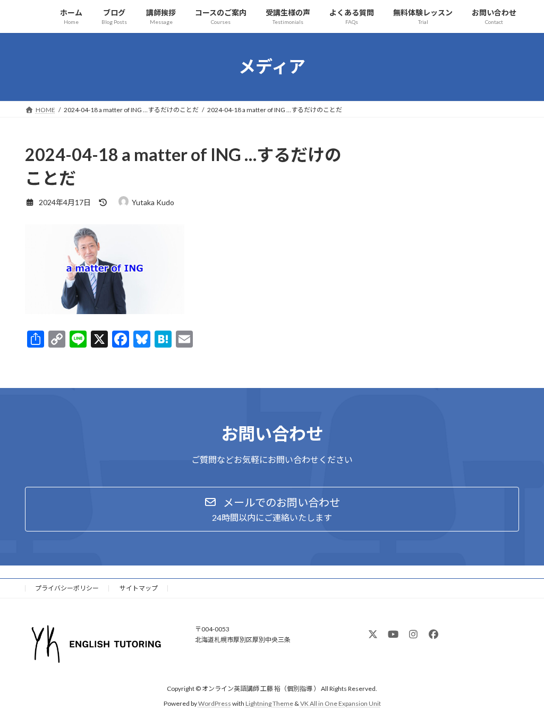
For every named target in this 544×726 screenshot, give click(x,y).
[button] (272, 509)
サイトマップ (139, 588)
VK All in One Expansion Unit (340, 704)
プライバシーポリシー (67, 588)
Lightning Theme (269, 704)
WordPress (214, 704)
